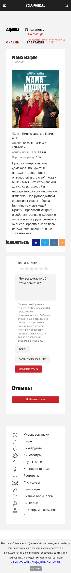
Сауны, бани (32, 462)
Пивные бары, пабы (38, 496)
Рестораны (31, 475)
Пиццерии (30, 503)
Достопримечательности (40, 512)
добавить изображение (32, 358)
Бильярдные (32, 448)
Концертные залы (36, 469)
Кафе (27, 441)
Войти (22, 348)
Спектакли (35, 42)
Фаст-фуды (31, 482)
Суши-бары (31, 489)
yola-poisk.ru (35, 6)
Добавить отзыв (35, 399)
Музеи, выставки (36, 434)
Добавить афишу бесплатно (46, 40)
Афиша (12, 29)
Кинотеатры (32, 455)
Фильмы (13, 42)
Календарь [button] (36, 29)
